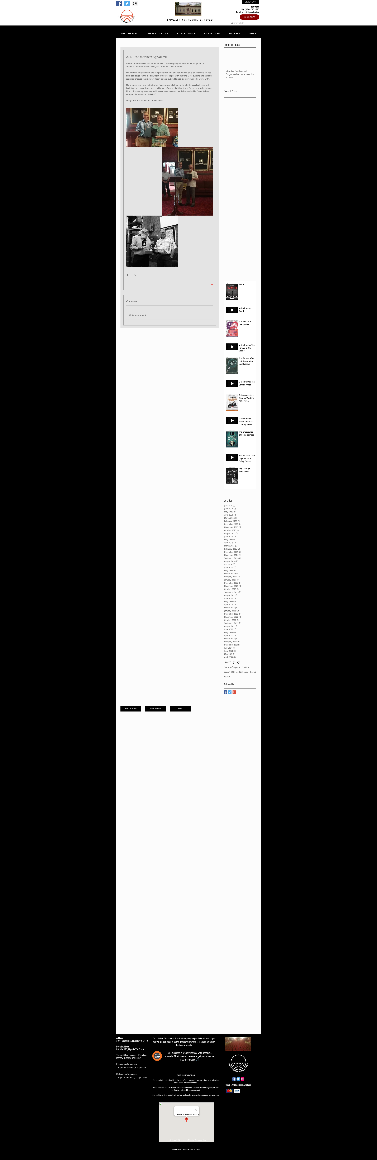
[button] (129, 33)
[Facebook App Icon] (234, 1079)
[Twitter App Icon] (238, 1079)
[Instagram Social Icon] (135, 3)
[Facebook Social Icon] (119, 3)
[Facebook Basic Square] (225, 692)
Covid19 (245, 667)
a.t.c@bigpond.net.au (250, 12)
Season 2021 (229, 672)
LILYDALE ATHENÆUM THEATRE (189, 20)
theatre (252, 672)
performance (242, 672)
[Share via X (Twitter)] (134, 275)
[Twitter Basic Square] (230, 692)
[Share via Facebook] (127, 275)
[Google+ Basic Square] (234, 692)
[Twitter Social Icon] (127, 3)
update (227, 676)
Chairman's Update (232, 667)
